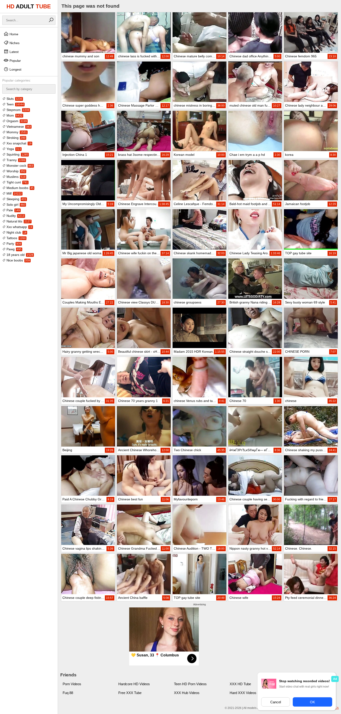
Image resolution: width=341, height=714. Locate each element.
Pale (13, 210)
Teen (15, 104)
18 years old (19, 255)
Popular (15, 60)
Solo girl (15, 204)
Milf (14, 193)
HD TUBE (28, 6)
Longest (15, 69)
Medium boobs (20, 188)
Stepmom (17, 110)
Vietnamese (18, 126)
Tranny (15, 160)
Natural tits (18, 221)
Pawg (14, 249)
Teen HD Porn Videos (190, 684)
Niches (14, 43)
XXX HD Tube (240, 684)
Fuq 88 (68, 693)
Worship (16, 171)
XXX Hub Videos (186, 693)
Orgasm (16, 121)
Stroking (16, 138)
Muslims (16, 177)
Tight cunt (17, 182)
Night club (16, 232)
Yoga (13, 149)
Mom (14, 115)
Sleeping (16, 199)
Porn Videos (72, 684)
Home (13, 34)
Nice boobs (18, 260)
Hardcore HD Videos (134, 684)
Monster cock (19, 165)
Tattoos (16, 238)
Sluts (14, 99)
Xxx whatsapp (19, 227)
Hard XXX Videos (243, 693)
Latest (14, 52)
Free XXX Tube (130, 693)
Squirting (17, 154)
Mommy (16, 132)
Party (13, 243)
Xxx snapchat (19, 143)
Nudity (15, 216)
